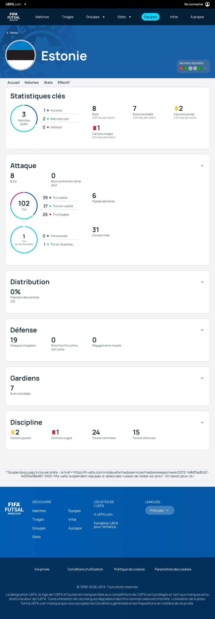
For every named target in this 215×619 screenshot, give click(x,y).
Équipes (74, 510)
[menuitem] (43, 17)
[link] (42, 17)
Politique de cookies (129, 569)
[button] (95, 17)
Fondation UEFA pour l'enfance (106, 525)
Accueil (14, 83)
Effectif (63, 83)
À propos (75, 528)
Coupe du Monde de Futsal (14, 17)
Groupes (38, 528)
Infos (72, 519)
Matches (32, 83)
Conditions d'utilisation (85, 569)
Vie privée (41, 569)
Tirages (38, 519)
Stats (48, 83)
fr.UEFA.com (103, 514)
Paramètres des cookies (173, 569)
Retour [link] (14, 32)
